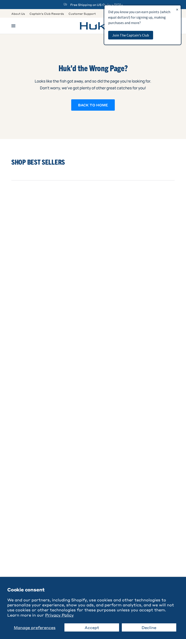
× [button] (177, 9)
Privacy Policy (59, 614)
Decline (149, 627)
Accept (92, 627)
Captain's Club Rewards (46, 13)
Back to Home (93, 105)
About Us (18, 13)
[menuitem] (19, 14)
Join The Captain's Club (130, 35)
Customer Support (82, 13)
